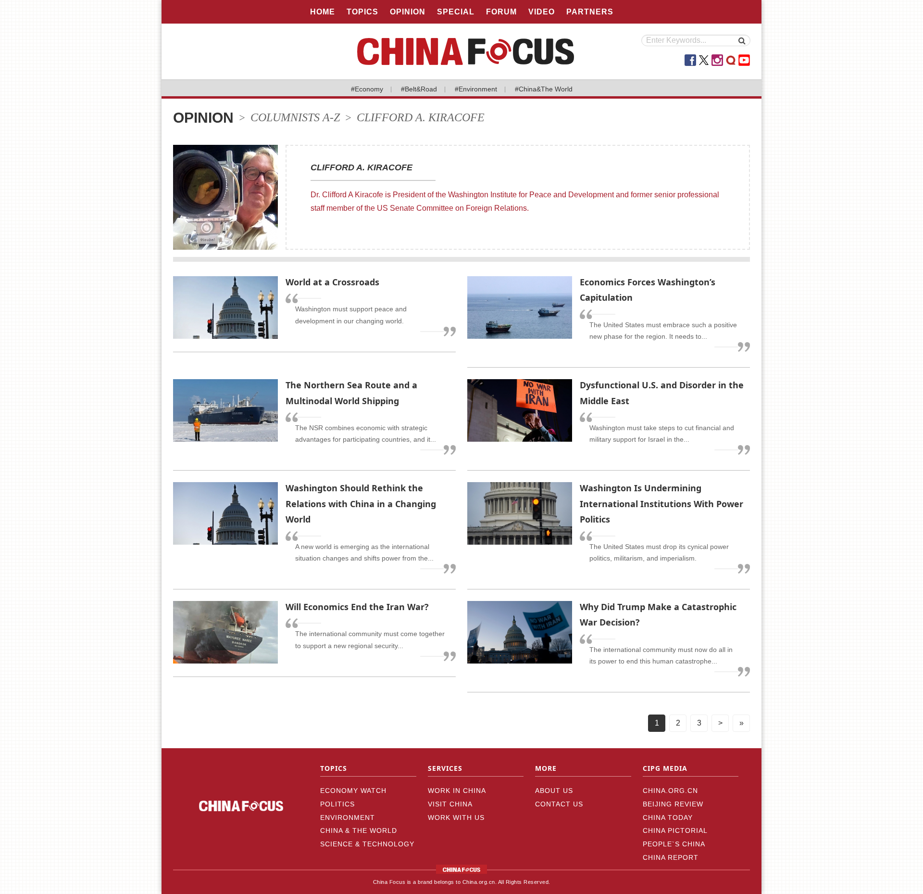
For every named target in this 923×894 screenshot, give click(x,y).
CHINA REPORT (670, 857)
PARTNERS (589, 12)
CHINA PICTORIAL (675, 830)
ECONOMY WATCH (353, 790)
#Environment (476, 89)
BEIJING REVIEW (673, 804)
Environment (347, 817)
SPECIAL (455, 12)
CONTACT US (559, 804)
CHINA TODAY (668, 817)
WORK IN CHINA (457, 790)
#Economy (367, 89)
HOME (322, 12)
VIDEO (541, 12)
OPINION (407, 12)
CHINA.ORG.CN (670, 790)
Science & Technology (367, 844)
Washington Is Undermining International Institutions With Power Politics (661, 503)
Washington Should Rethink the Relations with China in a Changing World (361, 503)
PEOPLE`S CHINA (674, 844)
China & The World (358, 830)
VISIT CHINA (450, 804)
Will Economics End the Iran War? (357, 607)
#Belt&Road (419, 89)
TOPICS (362, 12)
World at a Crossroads (332, 282)
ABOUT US (554, 790)
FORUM (501, 12)
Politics (337, 804)
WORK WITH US (456, 817)
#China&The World (544, 89)
